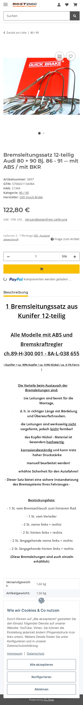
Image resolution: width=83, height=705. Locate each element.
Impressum (14, 653)
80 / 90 (24, 193)
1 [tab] (39, 133)
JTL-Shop (49, 699)
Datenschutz (35, 653)
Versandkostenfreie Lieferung (46, 219)
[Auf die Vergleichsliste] (59, 56)
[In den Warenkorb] (6, 46)
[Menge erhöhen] (74, 256)
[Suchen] (75, 15)
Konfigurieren (41, 677)
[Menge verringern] (8, 256)
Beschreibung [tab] (15, 292)
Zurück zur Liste (16, 32)
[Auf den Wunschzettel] (70, 56)
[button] (59, 4)
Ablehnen (41, 689)
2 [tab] (43, 133)
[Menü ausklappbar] (5, 2)
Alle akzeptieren (41, 664)
